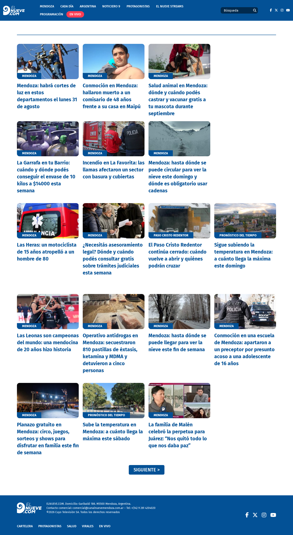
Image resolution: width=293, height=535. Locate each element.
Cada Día (66, 6)
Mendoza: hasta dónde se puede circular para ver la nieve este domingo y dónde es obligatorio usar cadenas (177, 177)
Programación (51, 14)
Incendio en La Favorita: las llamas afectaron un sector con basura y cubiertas (114, 170)
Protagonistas (138, 6)
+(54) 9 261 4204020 (143, 508)
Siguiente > (147, 470)
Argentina (88, 6)
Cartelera (25, 526)
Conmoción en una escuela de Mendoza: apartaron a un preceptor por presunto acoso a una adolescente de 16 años (244, 350)
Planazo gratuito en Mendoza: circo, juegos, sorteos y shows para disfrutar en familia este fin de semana (48, 439)
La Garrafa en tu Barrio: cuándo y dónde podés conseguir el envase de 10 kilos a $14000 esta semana (46, 177)
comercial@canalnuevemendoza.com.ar (98, 508)
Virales (87, 526)
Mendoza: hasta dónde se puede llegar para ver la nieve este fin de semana (177, 343)
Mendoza (47, 6)
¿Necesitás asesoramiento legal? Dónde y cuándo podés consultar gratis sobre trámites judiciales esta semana (113, 259)
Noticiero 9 (111, 6)
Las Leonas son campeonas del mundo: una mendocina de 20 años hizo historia (48, 343)
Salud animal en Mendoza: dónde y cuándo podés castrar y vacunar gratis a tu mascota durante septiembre (177, 100)
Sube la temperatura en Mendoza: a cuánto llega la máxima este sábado (113, 432)
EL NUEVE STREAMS (169, 6)
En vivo (75, 14)
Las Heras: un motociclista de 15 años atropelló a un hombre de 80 (47, 252)
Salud (71, 526)
